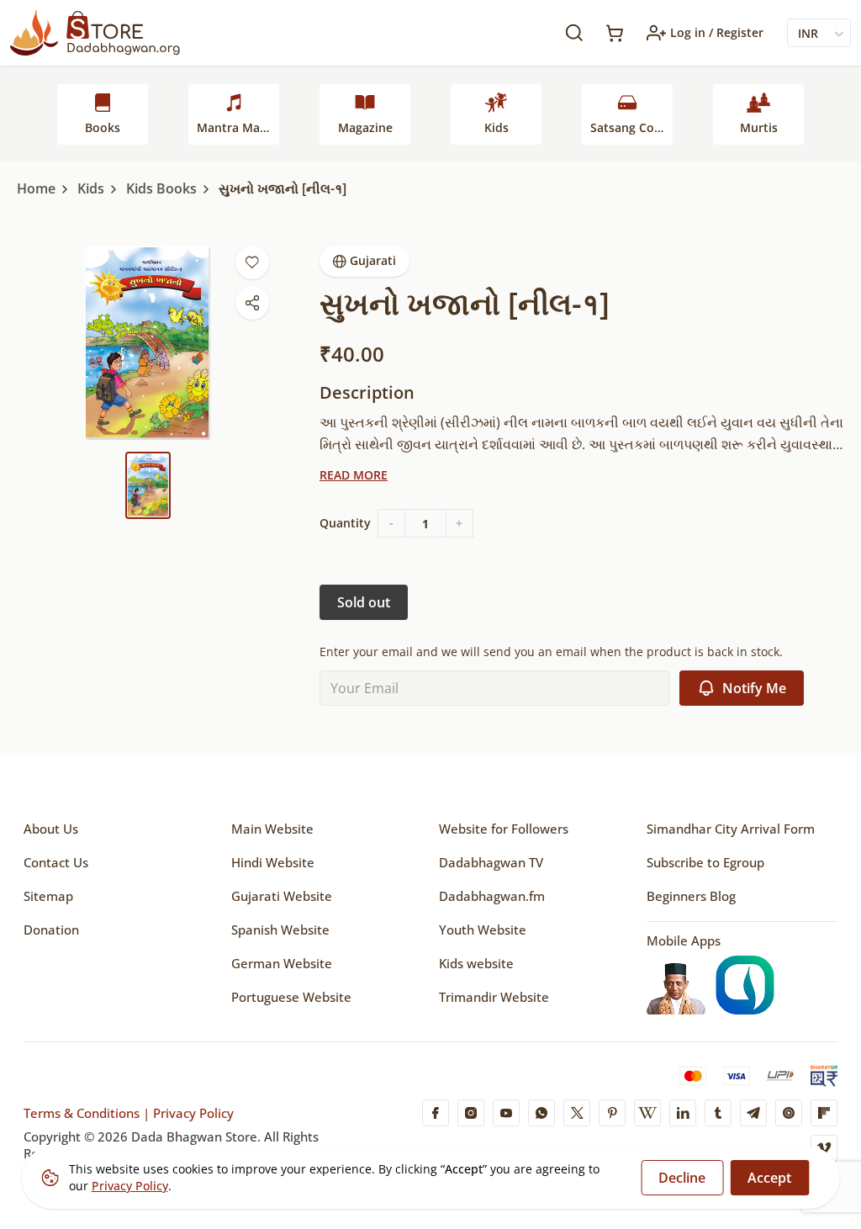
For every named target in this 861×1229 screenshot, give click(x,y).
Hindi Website (272, 862)
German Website (281, 963)
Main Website (272, 828)
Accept (769, 1177)
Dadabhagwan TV (491, 862)
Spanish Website (280, 929)
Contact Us (56, 862)
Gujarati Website (281, 895)
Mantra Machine (238, 127)
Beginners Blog (691, 895)
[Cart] (614, 33)
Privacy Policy (192, 1113)
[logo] (95, 33)
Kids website (476, 963)
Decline (681, 1177)
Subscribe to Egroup (705, 862)
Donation (51, 929)
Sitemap (48, 895)
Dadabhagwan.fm (492, 895)
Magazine (365, 127)
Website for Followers (503, 828)
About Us (51, 828)
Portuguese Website (291, 996)
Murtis (759, 127)
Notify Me (754, 688)
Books (102, 127)
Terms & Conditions (82, 1113)
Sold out (363, 602)
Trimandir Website (494, 996)
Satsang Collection (631, 127)
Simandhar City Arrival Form (731, 828)
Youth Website (482, 929)
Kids (496, 127)
